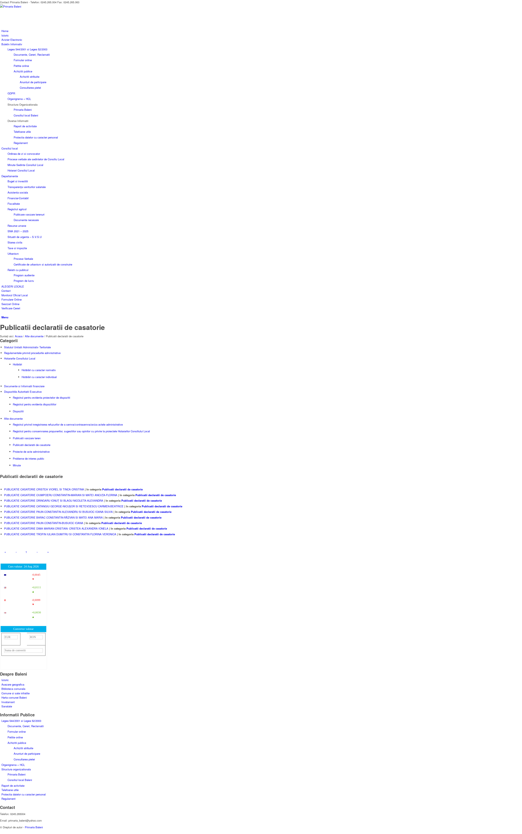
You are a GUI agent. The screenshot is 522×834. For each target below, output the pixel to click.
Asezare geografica (12, 684)
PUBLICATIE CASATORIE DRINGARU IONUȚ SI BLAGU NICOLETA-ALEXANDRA (53, 500)
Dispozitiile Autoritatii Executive (23, 392)
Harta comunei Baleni (14, 697)
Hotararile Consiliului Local (19, 358)
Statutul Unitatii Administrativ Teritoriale (27, 347)
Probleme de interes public (28, 458)
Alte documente (13, 418)
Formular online (17, 731)
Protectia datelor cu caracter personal (23, 794)
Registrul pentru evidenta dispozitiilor (34, 404)
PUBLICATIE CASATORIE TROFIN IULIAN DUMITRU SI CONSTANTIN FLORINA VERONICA (60, 534)
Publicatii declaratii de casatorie (52, 327)
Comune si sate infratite (15, 693)
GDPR (11, 93)
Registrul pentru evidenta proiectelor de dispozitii (41, 397)
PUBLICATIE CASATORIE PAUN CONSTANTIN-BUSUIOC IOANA (43, 523)
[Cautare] (2, 312)
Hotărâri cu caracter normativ (39, 370)
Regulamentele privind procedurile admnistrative (32, 353)
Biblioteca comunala (13, 689)
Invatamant (8, 702)
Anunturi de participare (27, 753)
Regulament (8, 799)
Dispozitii (18, 411)
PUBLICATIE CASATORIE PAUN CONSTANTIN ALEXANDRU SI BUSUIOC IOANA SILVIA (58, 512)
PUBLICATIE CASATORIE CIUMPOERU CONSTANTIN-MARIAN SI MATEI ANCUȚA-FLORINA (60, 495)
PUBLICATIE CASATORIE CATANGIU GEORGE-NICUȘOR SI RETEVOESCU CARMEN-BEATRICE (64, 506)
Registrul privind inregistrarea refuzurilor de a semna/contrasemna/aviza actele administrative (68, 424)
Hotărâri (17, 364)
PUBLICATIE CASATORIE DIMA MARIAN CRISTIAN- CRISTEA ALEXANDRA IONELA (56, 528)
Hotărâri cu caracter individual (39, 377)
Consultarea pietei (24, 759)
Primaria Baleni (16, 774)
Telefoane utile (10, 790)
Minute (17, 465)
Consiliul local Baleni (20, 780)
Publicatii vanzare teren (27, 438)
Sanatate (6, 706)
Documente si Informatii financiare (24, 386)
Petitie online (15, 737)
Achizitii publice (17, 743)
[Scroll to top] (1, 831)
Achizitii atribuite (23, 748)
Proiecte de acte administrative (31, 452)
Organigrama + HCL (19, 99)
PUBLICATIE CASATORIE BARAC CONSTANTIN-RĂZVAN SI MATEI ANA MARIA (53, 517)
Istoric (5, 680)
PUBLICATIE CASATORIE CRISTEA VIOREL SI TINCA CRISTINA (44, 489)
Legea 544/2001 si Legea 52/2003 (27, 49)
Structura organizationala (16, 769)
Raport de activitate (12, 786)
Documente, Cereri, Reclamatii (26, 726)
